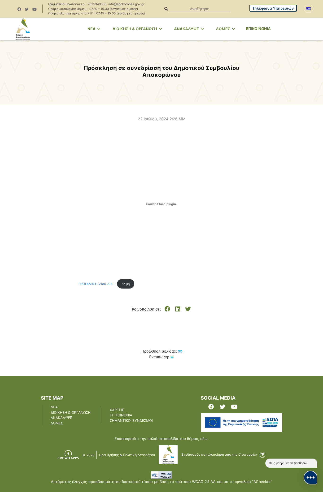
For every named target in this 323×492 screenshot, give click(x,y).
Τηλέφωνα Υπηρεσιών (273, 8)
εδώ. (204, 438)
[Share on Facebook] (167, 309)
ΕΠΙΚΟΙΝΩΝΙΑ (258, 28)
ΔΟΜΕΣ (223, 28)
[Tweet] (188, 309)
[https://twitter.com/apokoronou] (27, 9)
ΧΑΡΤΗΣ (117, 410)
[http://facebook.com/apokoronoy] (19, 9)
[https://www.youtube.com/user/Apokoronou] (34, 9)
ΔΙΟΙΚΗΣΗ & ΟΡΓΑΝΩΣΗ (135, 28)
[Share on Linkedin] (177, 309)
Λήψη (126, 284)
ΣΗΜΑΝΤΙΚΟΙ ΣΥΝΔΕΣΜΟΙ (131, 420)
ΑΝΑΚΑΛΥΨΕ (187, 28)
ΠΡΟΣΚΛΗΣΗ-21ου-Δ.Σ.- (97, 284)
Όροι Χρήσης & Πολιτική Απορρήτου (127, 455)
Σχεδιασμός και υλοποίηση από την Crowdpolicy (220, 454)
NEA (91, 28)
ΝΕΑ (54, 407)
